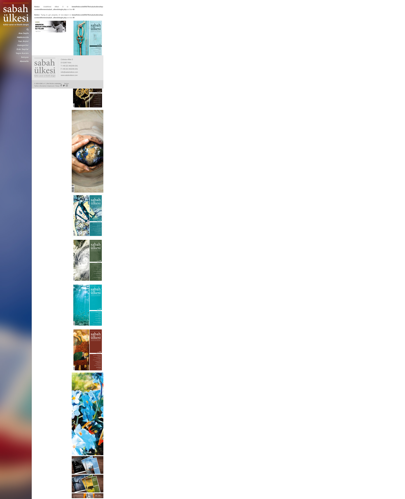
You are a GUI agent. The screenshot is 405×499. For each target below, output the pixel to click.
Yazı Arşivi (23, 41)
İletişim (25, 57)
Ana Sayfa (24, 33)
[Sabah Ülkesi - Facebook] (61, 85)
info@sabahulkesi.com (69, 72)
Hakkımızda (23, 37)
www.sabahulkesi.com (69, 75)
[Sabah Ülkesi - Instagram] (67, 85)
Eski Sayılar (23, 49)
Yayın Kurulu (22, 53)
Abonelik (24, 61)
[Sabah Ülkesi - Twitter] (64, 85)
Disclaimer (43, 86)
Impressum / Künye (53, 86)
